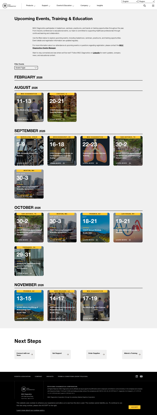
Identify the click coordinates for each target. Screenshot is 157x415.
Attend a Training (130, 353)
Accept (134, 407)
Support (45, 6)
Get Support (57, 353)
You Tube (141, 376)
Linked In (137, 376)
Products (29, 6)
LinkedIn (96, 53)
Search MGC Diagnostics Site (145, 5)
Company (84, 6)
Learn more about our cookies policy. (31, 410)
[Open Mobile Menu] (153, 5)
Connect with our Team (23, 354)
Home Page (9, 5)
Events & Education (64, 6)
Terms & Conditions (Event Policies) (73, 376)
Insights (100, 6)
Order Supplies (94, 353)
